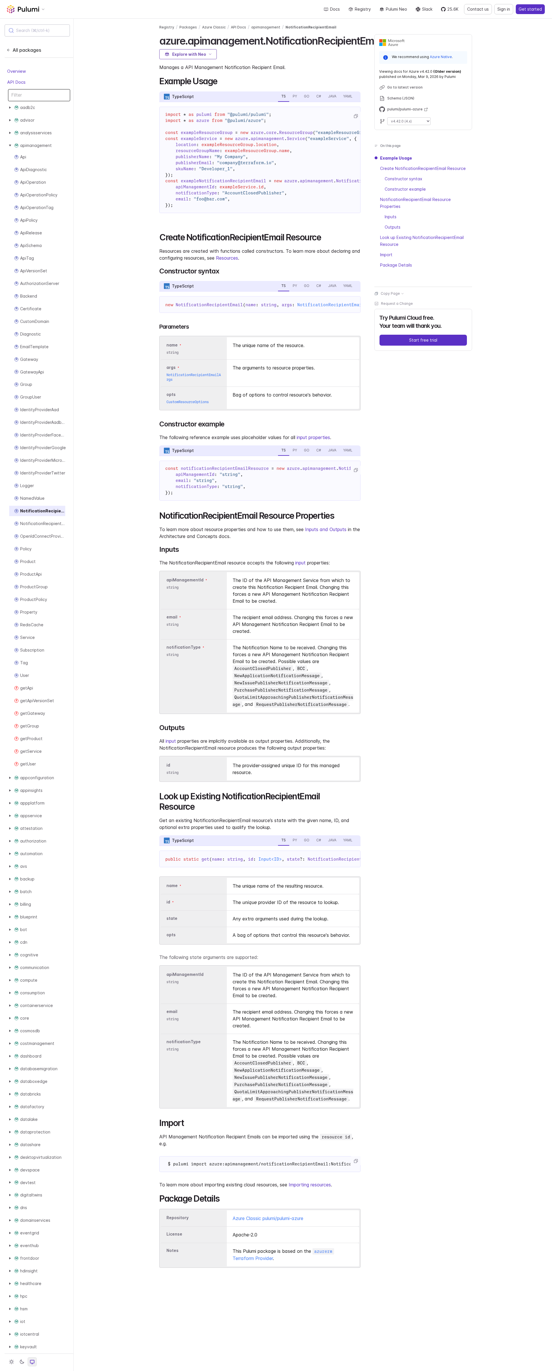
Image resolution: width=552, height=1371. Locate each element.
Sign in (503, 9)
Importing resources (310, 1185)
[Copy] (355, 116)
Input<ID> (270, 859)
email (171, 616)
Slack (427, 9)
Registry (363, 9)
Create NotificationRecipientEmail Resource (423, 168)
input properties (313, 437)
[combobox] (37, 30)
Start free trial (423, 340)
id (168, 765)
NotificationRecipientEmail (310, 27)
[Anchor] (221, 80)
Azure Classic (214, 27)
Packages (188, 27)
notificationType (183, 647)
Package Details (396, 265)
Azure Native (441, 57)
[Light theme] (11, 1361)
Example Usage (396, 158)
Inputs (390, 216)
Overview (16, 71)
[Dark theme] (21, 1361)
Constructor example (405, 189)
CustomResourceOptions (187, 402)
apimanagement (265, 27)
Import (386, 254)
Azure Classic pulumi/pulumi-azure (268, 1218)
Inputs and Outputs (325, 529)
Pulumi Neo (396, 9)
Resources (227, 258)
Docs (335, 9)
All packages (27, 50)
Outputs (392, 227)
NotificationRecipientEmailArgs (336, 304)
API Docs (16, 82)
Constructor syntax (403, 178)
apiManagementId (185, 579)
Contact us (478, 9)
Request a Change (397, 303)
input (300, 563)
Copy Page (390, 293)
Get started (530, 9)
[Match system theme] (32, 1361)
